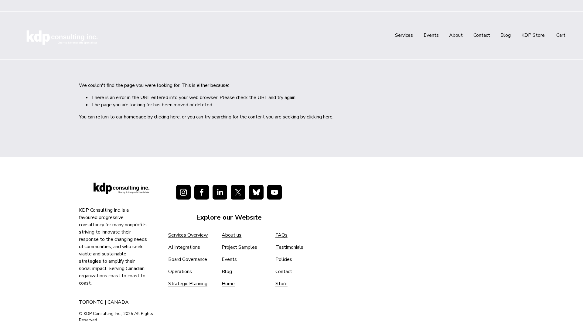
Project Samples (239, 247)
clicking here (167, 117)
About (456, 35)
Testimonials (289, 247)
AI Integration (183, 247)
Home (228, 283)
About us (231, 235)
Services (404, 35)
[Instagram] (183, 192)
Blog (505, 35)
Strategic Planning (187, 283)
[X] (238, 192)
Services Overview (188, 235)
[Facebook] (201, 192)
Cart (560, 35)
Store (281, 283)
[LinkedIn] (220, 192)
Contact (481, 35)
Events (431, 35)
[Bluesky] (256, 192)
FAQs (281, 235)
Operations (180, 271)
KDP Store (533, 35)
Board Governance (187, 259)
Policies (283, 259)
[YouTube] (274, 192)
